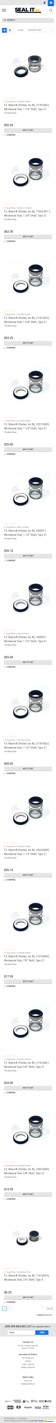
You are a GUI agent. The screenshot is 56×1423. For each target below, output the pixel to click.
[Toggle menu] (4, 10)
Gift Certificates (28, 1358)
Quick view (28, 90)
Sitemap (23, 1418)
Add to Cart (28, 130)
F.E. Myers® (8, 102)
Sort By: (21, 30)
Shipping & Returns (28, 1367)
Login (24, 1364)
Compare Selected (44, 1315)
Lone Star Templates (38, 1421)
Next (49, 1309)
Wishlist (28, 1361)
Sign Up (31, 1364)
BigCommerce (16, 1421)
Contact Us (28, 1381)
